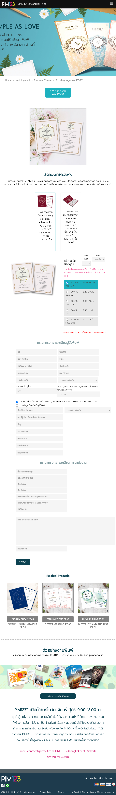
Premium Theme (43, 80)
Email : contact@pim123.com (98, 778)
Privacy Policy (46, 792)
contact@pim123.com (40, 750)
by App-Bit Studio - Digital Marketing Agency (92, 792)
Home (8, 80)
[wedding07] (58, 136)
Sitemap (61, 792)
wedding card (23, 80)
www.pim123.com (58, 756)
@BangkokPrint (75, 750)
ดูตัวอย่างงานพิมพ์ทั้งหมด (58, 696)
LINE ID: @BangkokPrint (32, 4)
